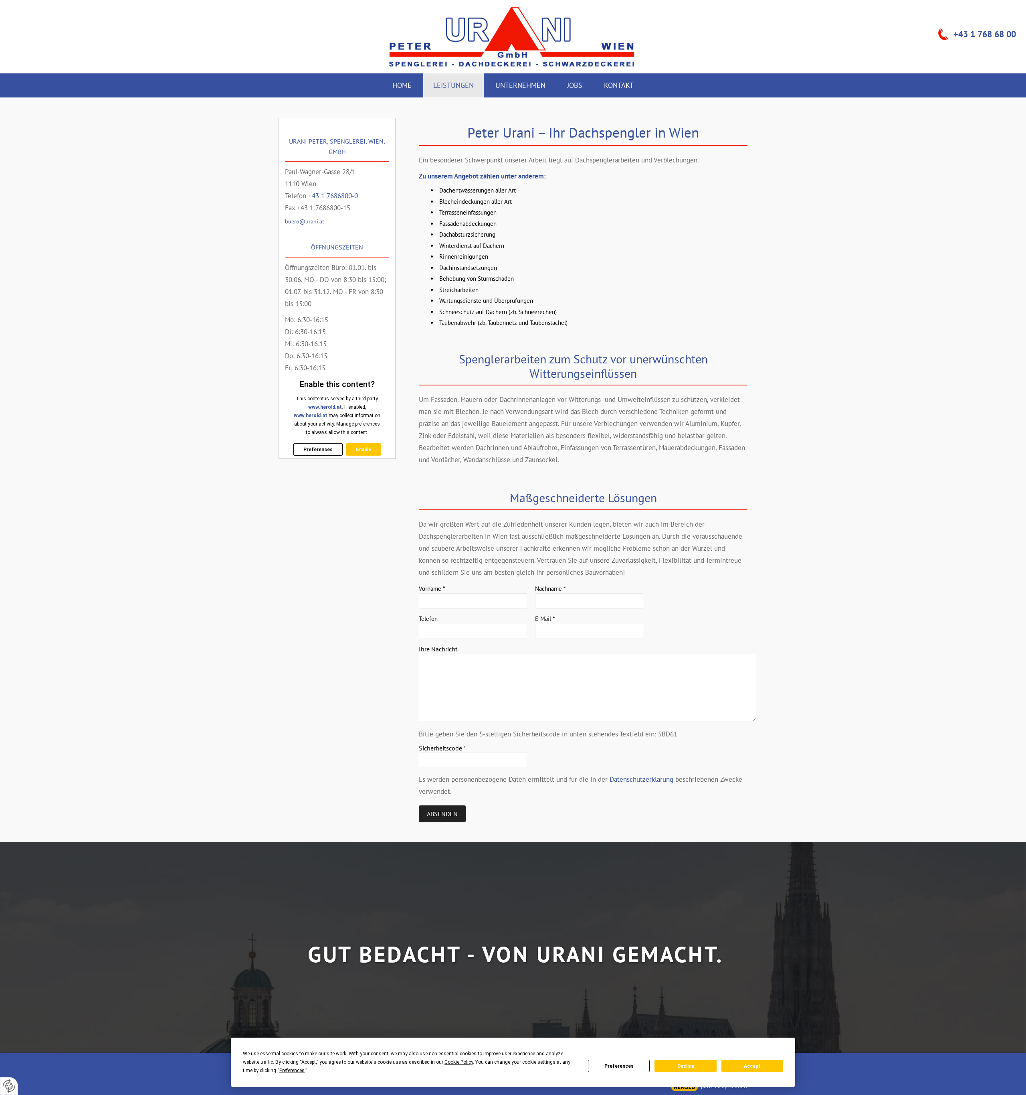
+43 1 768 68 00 (984, 34)
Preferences (619, 1066)
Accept (752, 1066)
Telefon (428, 619)
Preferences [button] (292, 1070)
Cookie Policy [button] (458, 1062)
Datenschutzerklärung (641, 779)
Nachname (550, 588)
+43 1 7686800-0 (333, 195)
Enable (363, 449)
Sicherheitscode (442, 748)
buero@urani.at (304, 221)
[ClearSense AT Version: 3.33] (684, 1087)
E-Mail (545, 619)
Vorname (432, 588)
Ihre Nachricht (438, 649)
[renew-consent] (9, 1086)
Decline (685, 1066)
